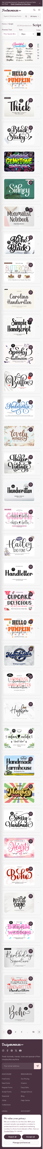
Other (4, 1100)
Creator (24, 1083)
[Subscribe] (35, 1066)
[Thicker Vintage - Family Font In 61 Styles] (19, 464)
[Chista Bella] (19, 518)
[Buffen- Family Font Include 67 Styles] (19, 381)
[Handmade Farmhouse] (19, 765)
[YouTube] (20, 1050)
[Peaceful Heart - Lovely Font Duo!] (19, 848)
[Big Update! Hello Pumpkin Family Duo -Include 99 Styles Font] (19, 79)
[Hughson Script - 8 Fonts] (19, 711)
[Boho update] (19, 1012)
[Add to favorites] (31, 45)
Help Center (25, 1100)
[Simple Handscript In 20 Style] (19, 326)
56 (32, 1032)
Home (4, 24)
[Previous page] (3, 1032)
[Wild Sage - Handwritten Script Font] (19, 903)
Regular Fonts (7, 1087)
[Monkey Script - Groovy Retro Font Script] (19, 793)
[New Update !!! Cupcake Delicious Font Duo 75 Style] (19, 601)
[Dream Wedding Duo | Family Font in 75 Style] (19, 930)
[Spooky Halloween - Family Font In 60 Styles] (19, 354)
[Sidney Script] (19, 189)
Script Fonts (6, 1092)
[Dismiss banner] (38, 3)
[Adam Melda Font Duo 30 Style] (19, 738)
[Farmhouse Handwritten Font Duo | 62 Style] (19, 683)
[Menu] (37, 10)
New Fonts (6, 1083)
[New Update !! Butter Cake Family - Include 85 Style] (19, 271)
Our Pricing (25, 1079)
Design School (26, 1092)
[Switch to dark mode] (33, 10)
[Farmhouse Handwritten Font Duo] (19, 985)
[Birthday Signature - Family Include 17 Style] (19, 958)
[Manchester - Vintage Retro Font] (19, 656)
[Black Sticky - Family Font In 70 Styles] (19, 134)
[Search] (24, 16)
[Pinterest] (12, 1050)
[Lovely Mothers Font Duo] (19, 436)
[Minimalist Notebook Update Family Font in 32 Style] (19, 216)
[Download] (25, 45)
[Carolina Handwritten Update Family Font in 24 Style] (19, 299)
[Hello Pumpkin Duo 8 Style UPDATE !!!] (19, 628)
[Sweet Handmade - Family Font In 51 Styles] (19, 820)
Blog (22, 1096)
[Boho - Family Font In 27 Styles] (19, 875)
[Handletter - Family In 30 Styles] (19, 573)
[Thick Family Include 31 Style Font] (19, 107)
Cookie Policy (12, 1131)
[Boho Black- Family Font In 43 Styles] (19, 244)
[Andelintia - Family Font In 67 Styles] (19, 409)
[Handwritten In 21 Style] (19, 491)
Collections (6, 1105)
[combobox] (13, 16)
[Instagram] (3, 1050)
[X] (16, 1050)
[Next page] (38, 1032)
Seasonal (5, 1096)
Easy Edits (25, 1087)
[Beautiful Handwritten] (19, 52)
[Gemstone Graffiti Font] (19, 162)
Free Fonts (6, 1079)
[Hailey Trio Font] (19, 546)
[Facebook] (7, 1050)
